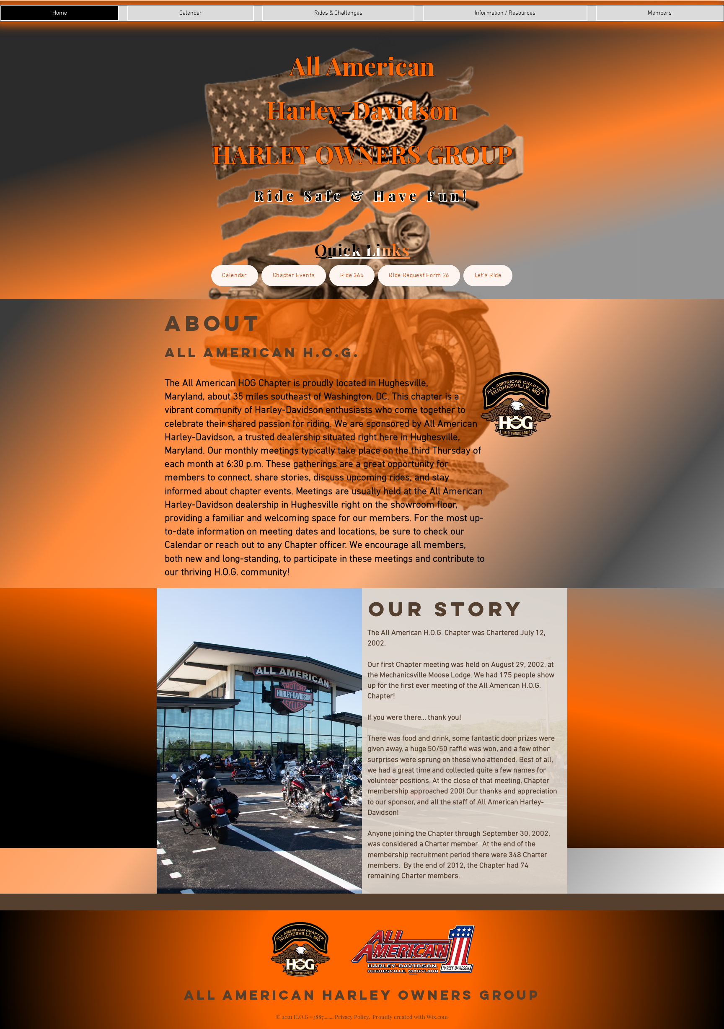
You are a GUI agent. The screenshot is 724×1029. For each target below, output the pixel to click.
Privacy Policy (352, 1016)
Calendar (183, 545)
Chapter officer (314, 545)
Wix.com (437, 1016)
